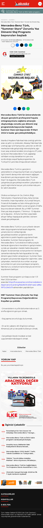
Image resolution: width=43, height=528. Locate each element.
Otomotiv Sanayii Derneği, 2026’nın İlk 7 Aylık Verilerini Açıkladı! (21, 473)
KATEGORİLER (8, 494)
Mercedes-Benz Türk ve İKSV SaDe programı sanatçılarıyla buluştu (20, 439)
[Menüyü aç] (3, 4)
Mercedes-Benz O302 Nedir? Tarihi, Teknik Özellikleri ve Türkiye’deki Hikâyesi (20, 452)
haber (4, 351)
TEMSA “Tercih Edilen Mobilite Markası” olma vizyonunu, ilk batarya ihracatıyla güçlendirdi (20, 459)
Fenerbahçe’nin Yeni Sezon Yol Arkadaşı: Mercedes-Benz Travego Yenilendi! (20, 432)
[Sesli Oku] (13, 45)
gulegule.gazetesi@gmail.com (20, 54)
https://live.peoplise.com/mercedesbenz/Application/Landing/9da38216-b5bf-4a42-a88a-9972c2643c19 (21, 284)
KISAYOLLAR (7, 499)
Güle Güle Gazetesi (17, 52)
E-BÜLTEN (5, 505)
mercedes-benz (16, 351)
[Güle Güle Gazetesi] (22, 4)
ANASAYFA (4, 20)
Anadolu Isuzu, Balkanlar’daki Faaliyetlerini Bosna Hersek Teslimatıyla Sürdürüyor (22, 12)
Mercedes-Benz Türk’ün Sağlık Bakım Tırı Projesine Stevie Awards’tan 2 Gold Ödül (22, 466)
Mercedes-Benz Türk (33, 351)
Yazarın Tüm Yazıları (17, 56)
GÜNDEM (11, 20)
